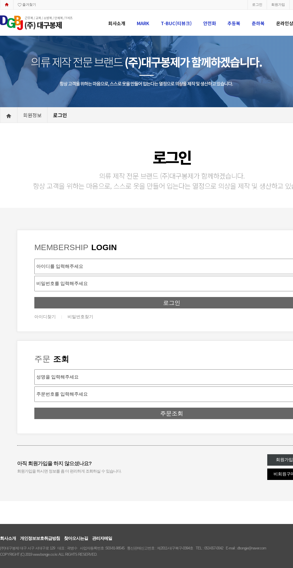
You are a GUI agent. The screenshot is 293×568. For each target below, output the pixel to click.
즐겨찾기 (28, 5)
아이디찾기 (45, 316)
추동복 (233, 23)
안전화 (209, 23)
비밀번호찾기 (80, 316)
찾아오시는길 (76, 538)
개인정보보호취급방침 (40, 538)
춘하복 (258, 23)
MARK (143, 23)
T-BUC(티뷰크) (176, 23)
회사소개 (116, 23)
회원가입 (278, 5)
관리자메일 (102, 538)
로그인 (257, 5)
